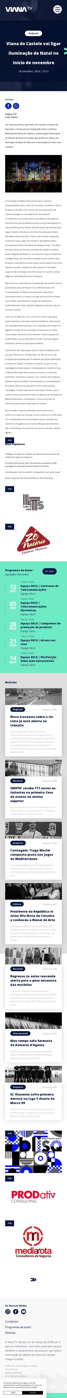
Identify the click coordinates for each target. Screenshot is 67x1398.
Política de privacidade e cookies (21, 1366)
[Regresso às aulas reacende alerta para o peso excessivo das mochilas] (33, 963)
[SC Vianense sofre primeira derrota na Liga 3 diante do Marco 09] (33, 1081)
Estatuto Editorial (13, 1372)
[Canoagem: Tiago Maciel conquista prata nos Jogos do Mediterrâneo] (33, 837)
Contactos (11, 1321)
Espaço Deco (28, 593)
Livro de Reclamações (15, 1376)
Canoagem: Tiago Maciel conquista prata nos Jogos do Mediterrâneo (31, 854)
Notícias (10, 1333)
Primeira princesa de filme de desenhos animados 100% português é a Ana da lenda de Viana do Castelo (31, 464)
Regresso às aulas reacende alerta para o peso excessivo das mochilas (33, 980)
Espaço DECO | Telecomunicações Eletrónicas (33, 606)
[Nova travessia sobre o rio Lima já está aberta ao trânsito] (33, 704)
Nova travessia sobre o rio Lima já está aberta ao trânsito (31, 721)
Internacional (20, 1033)
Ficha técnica (11, 1369)
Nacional (18, 780)
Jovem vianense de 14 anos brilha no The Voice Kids (29, 478)
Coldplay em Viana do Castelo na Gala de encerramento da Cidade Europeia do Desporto (32, 455)
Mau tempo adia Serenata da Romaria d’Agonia (31, 1043)
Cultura (17, 904)
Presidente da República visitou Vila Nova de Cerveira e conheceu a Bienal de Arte (32, 915)
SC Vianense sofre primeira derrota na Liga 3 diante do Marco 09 (32, 1098)
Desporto (18, 843)
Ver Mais (49, 571)
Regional (33, 33)
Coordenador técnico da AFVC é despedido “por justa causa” (32, 472)
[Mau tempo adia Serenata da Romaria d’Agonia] (33, 1028)
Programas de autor (18, 1327)
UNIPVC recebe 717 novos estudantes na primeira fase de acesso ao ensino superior (33, 794)
